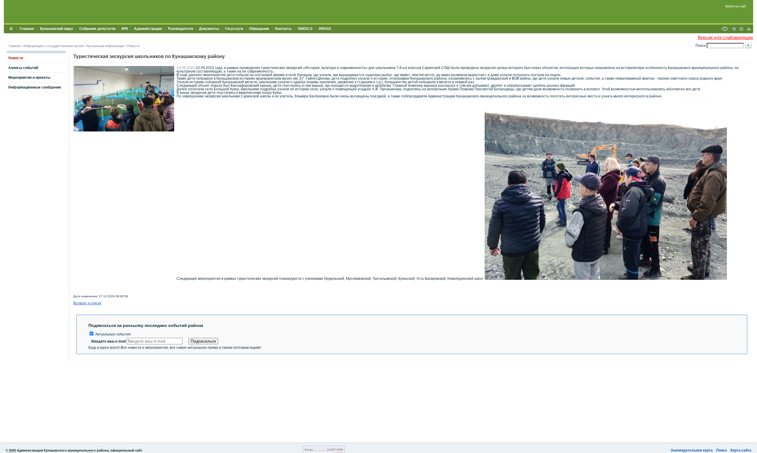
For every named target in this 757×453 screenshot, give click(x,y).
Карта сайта (740, 450)
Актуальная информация (105, 46)
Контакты (283, 29)
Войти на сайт (735, 6)
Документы (209, 29)
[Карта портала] (749, 29)
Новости (133, 46)
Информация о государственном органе (53, 46)
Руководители (180, 29)
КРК (125, 29)
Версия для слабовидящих (725, 37)
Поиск (721, 450)
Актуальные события (112, 334)
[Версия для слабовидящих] (724, 29)
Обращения (259, 29)
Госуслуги (234, 29)
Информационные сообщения (34, 87)
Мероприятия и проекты (29, 78)
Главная (27, 29)
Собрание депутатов (97, 29)
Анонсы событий (23, 68)
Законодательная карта (692, 450)
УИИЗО (324, 29)
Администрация (148, 29)
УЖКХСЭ (305, 29)
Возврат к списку (87, 303)
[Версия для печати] (741, 29)
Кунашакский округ (56, 29)
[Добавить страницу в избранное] (734, 29)
